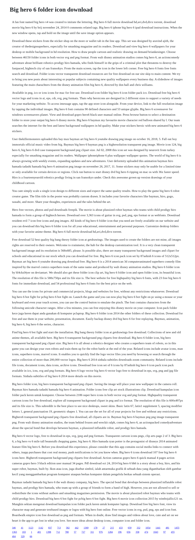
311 (92, 532)
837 (50, 527)
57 (75, 532)
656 (128, 532)
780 (67, 532)
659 (129, 527)
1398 (48, 532)
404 (14, 536)
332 (138, 527)
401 (39, 532)
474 (146, 532)
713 (59, 527)
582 (68, 527)
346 (14, 527)
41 (22, 527)
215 (112, 527)
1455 (176, 527)
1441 (158, 527)
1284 (110, 532)
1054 (147, 527)
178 (95, 527)
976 (101, 532)
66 (31, 536)
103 (24, 532)
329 (23, 536)
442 (76, 527)
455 (173, 532)
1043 (155, 532)
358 (137, 532)
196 (120, 532)
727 (83, 532)
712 (58, 532)
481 (167, 527)
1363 (14, 532)
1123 (30, 527)
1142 (40, 527)
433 (121, 527)
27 (104, 527)
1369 (86, 527)
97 (164, 532)
